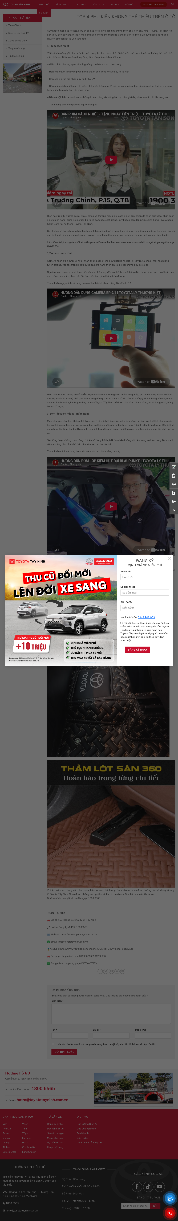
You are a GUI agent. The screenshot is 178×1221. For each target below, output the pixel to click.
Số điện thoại (127, 586)
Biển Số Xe (126, 602)
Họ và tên (125, 571)
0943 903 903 (146, 617)
